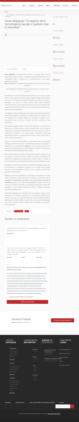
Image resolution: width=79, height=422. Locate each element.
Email (23, 257)
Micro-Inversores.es (64, 353)
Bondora (35, 349)
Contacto (74, 5)
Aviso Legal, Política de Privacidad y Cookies (41, 402)
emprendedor (19, 211)
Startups (32, 5)
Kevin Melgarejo (10, 74)
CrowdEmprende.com (65, 349)
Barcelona (36, 359)
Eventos (40, 5)
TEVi (34, 365)
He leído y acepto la (21, 297)
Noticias (65, 5)
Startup (24, 69)
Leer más (12, 359)
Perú (27, 211)
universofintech (13, 69)
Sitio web (39, 257)
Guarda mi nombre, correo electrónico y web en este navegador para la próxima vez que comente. (26, 268)
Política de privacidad (26, 297)
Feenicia (35, 375)
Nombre (9, 257)
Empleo (48, 5)
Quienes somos (20, 402)
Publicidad (8, 402)
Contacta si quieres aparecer (62, 320)
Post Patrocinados (64, 365)
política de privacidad (35, 293)
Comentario (10, 233)
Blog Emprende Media (63, 359)
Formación (56, 5)
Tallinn (35, 351)
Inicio (24, 5)
